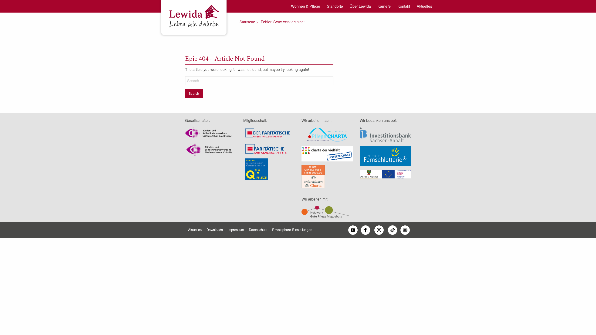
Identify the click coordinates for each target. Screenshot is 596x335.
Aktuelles (424, 6)
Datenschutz (258, 229)
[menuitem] (304, 6)
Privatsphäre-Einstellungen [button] (292, 229)
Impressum (235, 229)
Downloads (215, 229)
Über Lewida (360, 6)
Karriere (384, 6)
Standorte (335, 6)
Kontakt (403, 6)
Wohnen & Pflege (305, 6)
